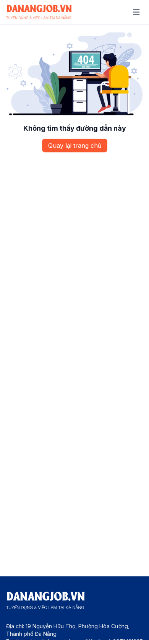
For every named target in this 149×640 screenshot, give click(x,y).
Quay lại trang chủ (74, 145)
